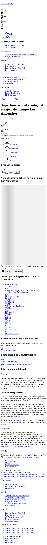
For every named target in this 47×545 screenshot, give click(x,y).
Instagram (32, 530)
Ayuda (10, 34)
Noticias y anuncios (12, 81)
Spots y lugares (10, 47)
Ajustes (11, 37)
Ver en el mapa (9, 100)
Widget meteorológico (12, 57)
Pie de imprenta (10, 95)
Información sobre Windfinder (15, 68)
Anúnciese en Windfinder (14, 79)
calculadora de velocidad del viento (18, 446)
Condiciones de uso (12, 91)
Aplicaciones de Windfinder (14, 64)
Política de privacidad (12, 93)
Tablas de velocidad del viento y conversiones (21, 55)
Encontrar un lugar (9, 350)
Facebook (20, 100)
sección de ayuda (14, 416)
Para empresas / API (12, 70)
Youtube (31, 532)
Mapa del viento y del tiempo (15, 45)
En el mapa (6, 138)
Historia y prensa (11, 66)
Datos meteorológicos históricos (16, 78)
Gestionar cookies (11, 83)
